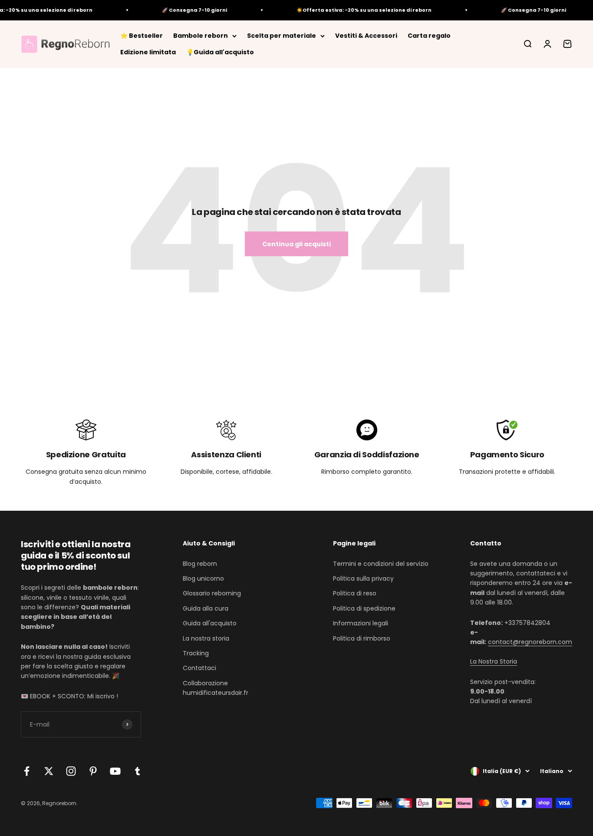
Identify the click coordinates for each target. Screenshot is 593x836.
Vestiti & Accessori (366, 35)
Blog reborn (200, 563)
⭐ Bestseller (141, 35)
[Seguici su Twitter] (49, 771)
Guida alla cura (205, 608)
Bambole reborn (200, 35)
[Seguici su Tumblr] (137, 771)
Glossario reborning (212, 593)
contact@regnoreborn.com (530, 642)
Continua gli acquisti (296, 244)
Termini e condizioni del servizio (380, 563)
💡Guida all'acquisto (220, 52)
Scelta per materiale (281, 35)
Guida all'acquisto (210, 623)
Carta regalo (429, 35)
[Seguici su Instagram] (71, 771)
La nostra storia (206, 638)
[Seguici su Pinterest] (93, 771)
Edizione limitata (148, 52)
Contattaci (199, 668)
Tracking (196, 653)
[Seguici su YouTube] (115, 771)
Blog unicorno (203, 578)
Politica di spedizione (364, 608)
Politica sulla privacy (363, 578)
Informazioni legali (360, 623)
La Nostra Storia (493, 661)
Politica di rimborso (361, 638)
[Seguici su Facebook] (27, 771)
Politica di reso (354, 593)
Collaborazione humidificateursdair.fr (215, 688)
